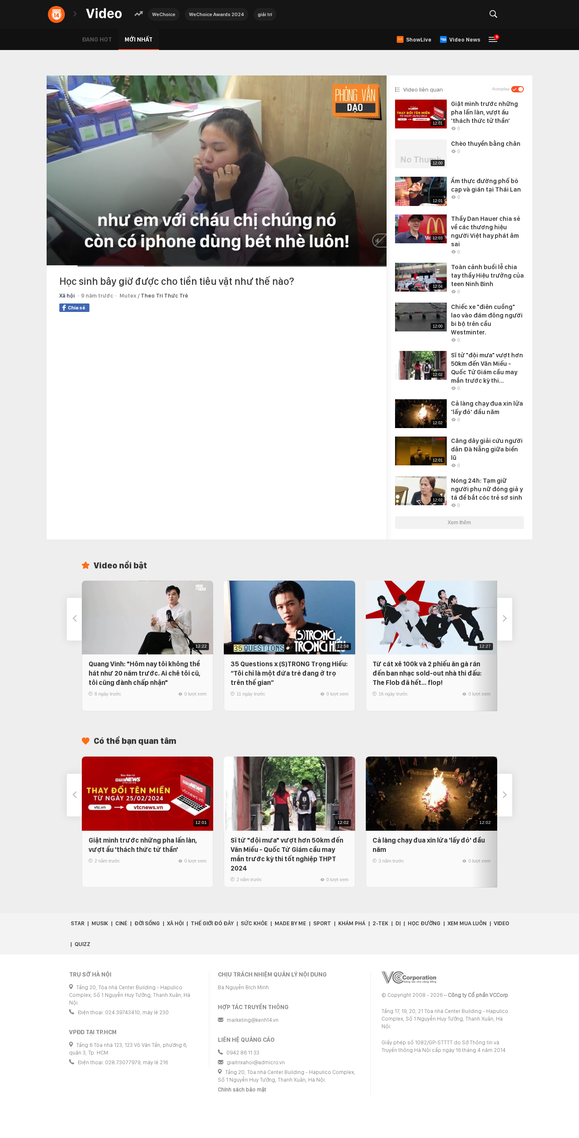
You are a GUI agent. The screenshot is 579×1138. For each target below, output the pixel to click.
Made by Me (290, 923)
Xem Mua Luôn (467, 923)
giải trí (265, 14)
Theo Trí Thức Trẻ (164, 295)
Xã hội (67, 295)
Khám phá (351, 923)
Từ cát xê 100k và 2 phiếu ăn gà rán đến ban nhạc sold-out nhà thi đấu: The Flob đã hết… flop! (427, 673)
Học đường (424, 923)
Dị (398, 923)
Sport (322, 923)
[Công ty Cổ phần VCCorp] (408, 977)
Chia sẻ (76, 308)
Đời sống (147, 923)
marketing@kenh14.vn (252, 1020)
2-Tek (380, 923)
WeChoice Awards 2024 (216, 14)
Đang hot (97, 39)
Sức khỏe (254, 923)
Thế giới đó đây (212, 923)
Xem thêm (459, 523)
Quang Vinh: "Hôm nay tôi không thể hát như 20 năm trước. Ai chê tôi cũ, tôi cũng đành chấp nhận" (144, 673)
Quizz (82, 944)
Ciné (121, 923)
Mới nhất (139, 39)
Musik (100, 923)
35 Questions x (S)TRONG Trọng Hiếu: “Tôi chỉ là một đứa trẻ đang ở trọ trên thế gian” (289, 673)
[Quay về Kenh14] (56, 14)
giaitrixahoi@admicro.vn (256, 1062)
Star (77, 923)
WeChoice (163, 14)
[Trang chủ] (104, 13)
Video (501, 923)
